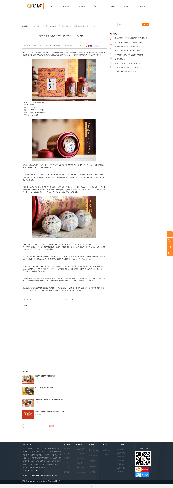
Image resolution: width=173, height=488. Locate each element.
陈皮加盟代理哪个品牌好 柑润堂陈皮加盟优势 (49, 411)
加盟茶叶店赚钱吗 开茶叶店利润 (45, 376)
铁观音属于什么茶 (120, 59)
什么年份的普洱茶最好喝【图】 (45, 388)
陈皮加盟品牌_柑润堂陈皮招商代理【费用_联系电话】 (132, 38)
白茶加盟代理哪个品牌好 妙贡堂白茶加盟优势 (129, 55)
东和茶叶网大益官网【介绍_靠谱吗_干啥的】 (129, 42)
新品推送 (55, 26)
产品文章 (46, 26)
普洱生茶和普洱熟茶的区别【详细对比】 (127, 63)
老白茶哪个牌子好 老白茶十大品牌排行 (127, 67)
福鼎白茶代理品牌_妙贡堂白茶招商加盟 (127, 50)
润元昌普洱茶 (35, 26)
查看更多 (51, 426)
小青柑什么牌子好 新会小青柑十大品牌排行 (128, 46)
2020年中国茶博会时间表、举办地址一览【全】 (50, 399)
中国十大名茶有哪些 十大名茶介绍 (126, 71)
